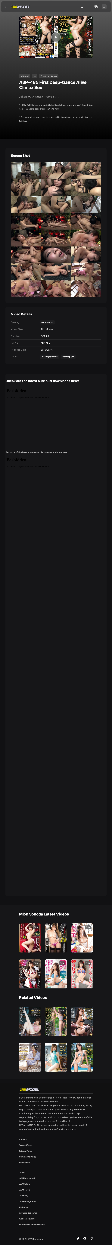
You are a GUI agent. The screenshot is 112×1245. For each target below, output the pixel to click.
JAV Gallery (24, 1184)
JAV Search (24, 1190)
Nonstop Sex (68, 356)
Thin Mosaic (46, 329)
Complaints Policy (27, 1157)
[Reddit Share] (91, 1238)
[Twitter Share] (77, 1238)
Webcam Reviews (27, 1219)
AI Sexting (24, 1207)
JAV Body (23, 1195)
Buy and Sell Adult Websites (32, 1224)
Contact (23, 1139)
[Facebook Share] (84, 1238)
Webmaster (24, 1162)
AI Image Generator (28, 1213)
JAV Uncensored (27, 1178)
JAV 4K (22, 1172)
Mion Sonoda (47, 322)
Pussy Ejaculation (49, 356)
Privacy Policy (25, 1151)
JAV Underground (27, 1201)
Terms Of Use (25, 1145)
